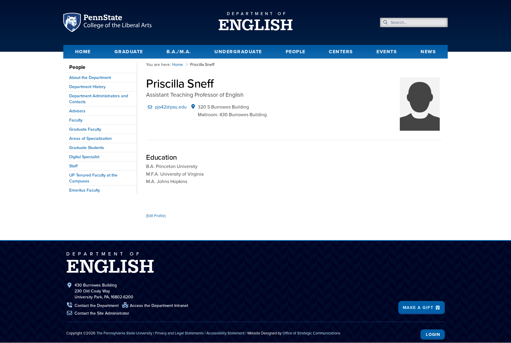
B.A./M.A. (178, 51)
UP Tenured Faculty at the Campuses (93, 178)
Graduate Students (86, 147)
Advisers (77, 111)
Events (386, 51)
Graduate (128, 51)
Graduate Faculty (85, 129)
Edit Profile (156, 215)
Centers (341, 51)
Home (83, 51)
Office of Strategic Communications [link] (311, 333)
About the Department (90, 77)
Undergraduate (238, 51)
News (428, 51)
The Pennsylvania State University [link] (124, 333)
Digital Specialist (84, 156)
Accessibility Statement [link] (225, 333)
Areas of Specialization (90, 138)
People (295, 51)
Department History (87, 86)
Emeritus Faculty (84, 190)
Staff (73, 166)
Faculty (76, 120)
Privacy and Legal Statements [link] (179, 333)
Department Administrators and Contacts (98, 99)
